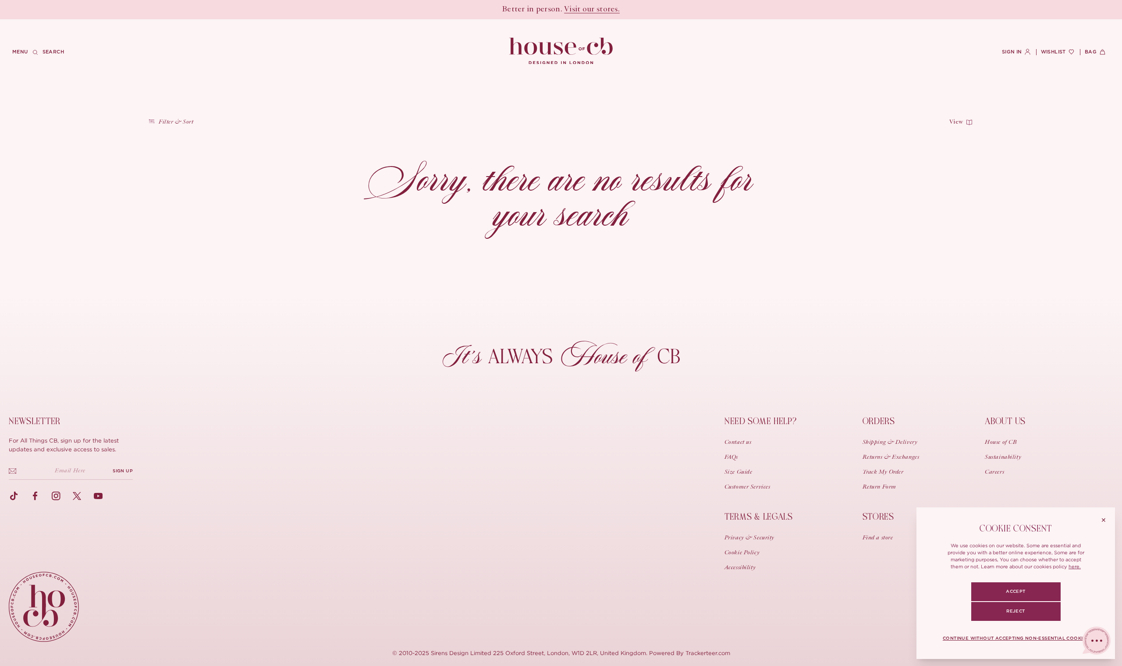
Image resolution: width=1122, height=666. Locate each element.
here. (1075, 566)
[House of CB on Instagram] (56, 496)
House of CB (1001, 442)
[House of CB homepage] (44, 607)
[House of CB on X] (77, 496)
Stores (878, 517)
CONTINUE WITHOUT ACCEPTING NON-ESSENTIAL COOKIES (1015, 638)
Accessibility (740, 568)
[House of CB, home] (561, 51)
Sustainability (1003, 457)
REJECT (1015, 611)
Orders (879, 421)
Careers (994, 472)
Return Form (879, 487)
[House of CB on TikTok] (14, 496)
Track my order (883, 472)
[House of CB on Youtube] (98, 496)
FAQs (731, 457)
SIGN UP (123, 471)
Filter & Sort (176, 122)
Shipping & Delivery (890, 442)
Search (53, 52)
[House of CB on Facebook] (35, 496)
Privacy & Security (749, 538)
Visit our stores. (592, 10)
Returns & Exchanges (891, 457)
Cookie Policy (742, 553)
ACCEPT (1015, 591)
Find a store (878, 538)
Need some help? (760, 421)
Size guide (738, 472)
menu (20, 52)
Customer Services (747, 487)
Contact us (738, 442)
